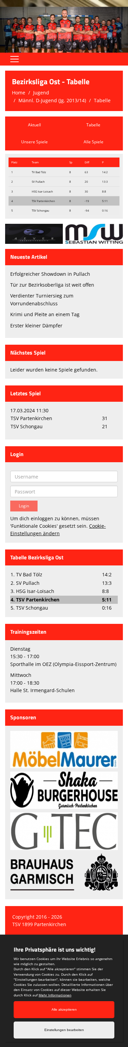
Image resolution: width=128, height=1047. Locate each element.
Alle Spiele (93, 142)
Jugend (41, 92)
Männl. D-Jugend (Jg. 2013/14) (52, 100)
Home (18, 92)
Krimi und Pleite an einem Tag (45, 314)
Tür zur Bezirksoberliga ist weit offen (52, 285)
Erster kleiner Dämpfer (36, 325)
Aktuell (34, 125)
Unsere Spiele (34, 142)
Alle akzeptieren (64, 1009)
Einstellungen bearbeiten (64, 1030)
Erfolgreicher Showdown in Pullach (50, 274)
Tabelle (102, 100)
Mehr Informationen (55, 995)
